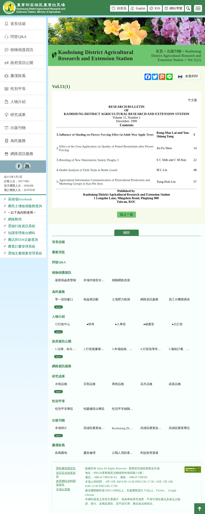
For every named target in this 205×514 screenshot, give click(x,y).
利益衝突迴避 (149, 452)
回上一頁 (126, 214)
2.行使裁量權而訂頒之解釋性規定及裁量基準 (94, 349)
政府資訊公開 (21, 63)
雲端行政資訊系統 (21, 226)
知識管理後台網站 (21, 233)
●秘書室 (147, 324)
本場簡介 (61, 428)
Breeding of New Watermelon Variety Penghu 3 (89, 160)
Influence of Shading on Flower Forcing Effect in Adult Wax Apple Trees (106, 134)
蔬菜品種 (175, 384)
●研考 (88, 324)
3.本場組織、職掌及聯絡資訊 (122, 349)
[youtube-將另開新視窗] (27, 166)
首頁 (159, 51)
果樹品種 (118, 384)
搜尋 (188, 8)
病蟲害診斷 (90, 299)
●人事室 (119, 324)
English (140, 8)
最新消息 (58, 252)
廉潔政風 (18, 76)
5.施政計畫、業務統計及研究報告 (179, 349)
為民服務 (18, 141)
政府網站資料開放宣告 (66, 483)
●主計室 (176, 324)
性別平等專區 (64, 408)
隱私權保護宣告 (66, 468)
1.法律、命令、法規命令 (65, 349)
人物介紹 (18, 102)
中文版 (192, 100)
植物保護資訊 (21, 50)
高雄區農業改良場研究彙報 (94, 428)
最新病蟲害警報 (65, 280)
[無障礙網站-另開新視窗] (193, 469)
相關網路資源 (121, 280)
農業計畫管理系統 (21, 246)
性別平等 (18, 89)
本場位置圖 (63, 489)
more (58, 307)
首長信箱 (18, 24)
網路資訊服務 (21, 154)
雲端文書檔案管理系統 (25, 253)
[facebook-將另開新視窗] (19, 166)
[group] (126, 31)
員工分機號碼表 (179, 299)
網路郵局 (15, 219)
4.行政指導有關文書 (150, 349)
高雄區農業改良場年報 (150, 428)
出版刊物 (18, 128)
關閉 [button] (126, 232)
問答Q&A (18, 37)
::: (107, 6)
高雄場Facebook (20, 199)
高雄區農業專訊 (179, 428)
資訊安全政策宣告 (66, 474)
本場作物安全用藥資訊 (94, 280)
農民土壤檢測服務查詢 (25, 206)
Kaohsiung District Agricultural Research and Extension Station (176, 55)
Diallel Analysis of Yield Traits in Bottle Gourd (88, 170)
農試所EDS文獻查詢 (23, 240)
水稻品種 (61, 384)
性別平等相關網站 (122, 408)
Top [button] (199, 508)
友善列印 (191, 76)
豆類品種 (89, 384)
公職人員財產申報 (122, 452)
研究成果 (18, 115)
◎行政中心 (62, 324)
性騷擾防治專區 (94, 408)
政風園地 (61, 452)
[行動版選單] (198, 8)
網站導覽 (176, 8)
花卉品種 (146, 384)
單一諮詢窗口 (64, 299)
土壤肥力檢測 (121, 299)
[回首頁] (37, 8)
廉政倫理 (89, 452)
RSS (157, 8)
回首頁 (122, 8)
